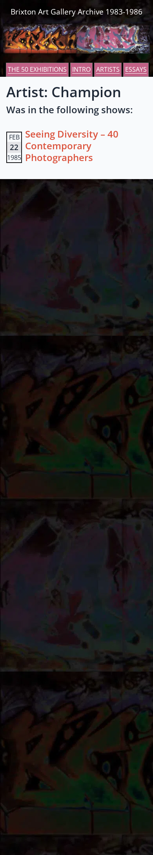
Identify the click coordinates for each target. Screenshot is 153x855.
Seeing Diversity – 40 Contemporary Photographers (71, 145)
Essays (136, 69)
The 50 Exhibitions (37, 69)
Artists (108, 69)
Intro (81, 69)
